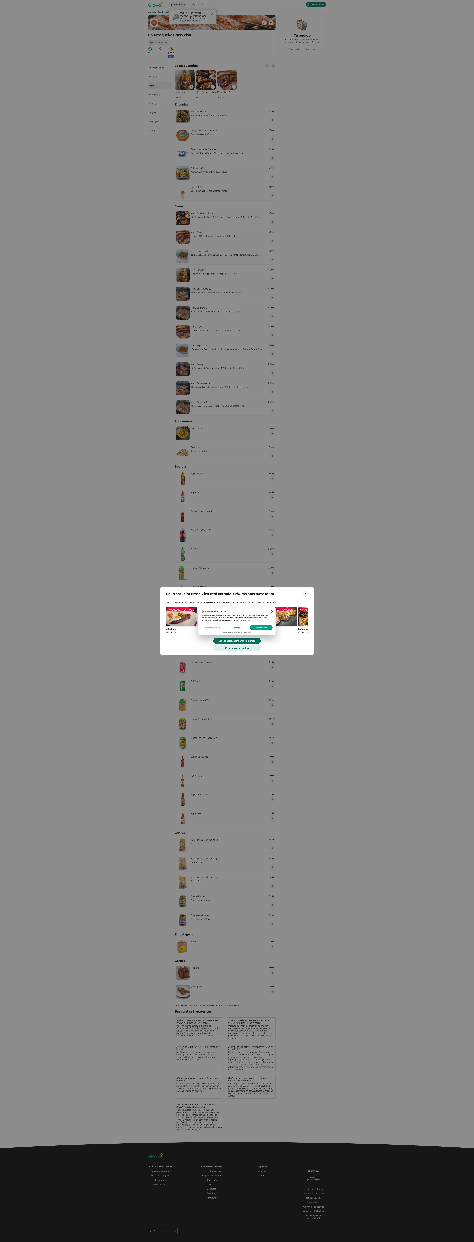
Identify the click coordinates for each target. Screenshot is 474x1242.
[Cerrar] (305, 593)
